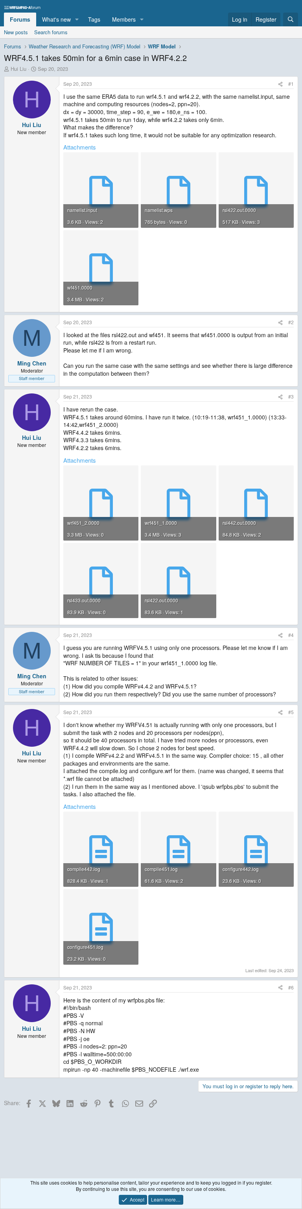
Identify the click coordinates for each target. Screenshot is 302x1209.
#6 (291, 987)
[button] (77, 20)
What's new (56, 19)
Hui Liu (18, 68)
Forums (20, 19)
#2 (291, 322)
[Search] (290, 20)
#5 (291, 712)
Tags (94, 19)
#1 (291, 83)
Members (124, 19)
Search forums (51, 32)
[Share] (280, 84)
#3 (291, 396)
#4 (291, 634)
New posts (16, 32)
